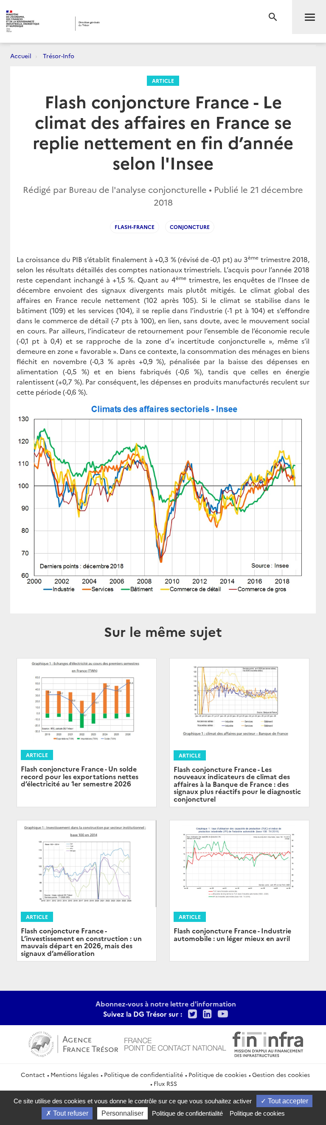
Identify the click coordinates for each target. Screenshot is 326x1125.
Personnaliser (122, 1113)
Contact (33, 1074)
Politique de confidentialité (143, 1074)
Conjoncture (190, 226)
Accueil (20, 55)
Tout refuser (69, 1113)
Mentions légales (74, 1074)
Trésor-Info (58, 55)
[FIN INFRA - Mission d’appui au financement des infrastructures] (268, 1043)
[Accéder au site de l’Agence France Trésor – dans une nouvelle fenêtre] (73, 1043)
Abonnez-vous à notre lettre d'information (166, 1003)
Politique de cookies (217, 1074)
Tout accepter (287, 1101)
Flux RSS (165, 1083)
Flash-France (135, 226)
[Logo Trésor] (129, 23)
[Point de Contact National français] (175, 1043)
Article (163, 80)
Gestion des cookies (281, 1074)
